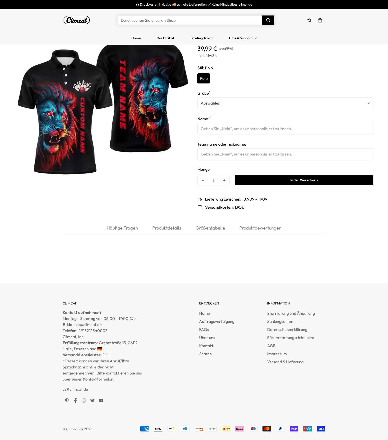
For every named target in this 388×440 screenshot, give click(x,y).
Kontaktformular (98, 379)
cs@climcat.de (75, 389)
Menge (203, 169)
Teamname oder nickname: (221, 144)
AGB (271, 345)
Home (136, 38)
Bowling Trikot (201, 38)
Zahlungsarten (280, 321)
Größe (203, 93)
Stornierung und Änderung (291, 313)
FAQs (204, 329)
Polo (204, 78)
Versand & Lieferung (285, 361)
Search (205, 353)
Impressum (277, 353)
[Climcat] (77, 20)
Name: (204, 118)
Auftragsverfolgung (216, 321)
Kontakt (206, 345)
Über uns (207, 337)
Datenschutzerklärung (287, 329)
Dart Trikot (165, 38)
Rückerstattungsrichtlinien (290, 337)
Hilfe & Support (241, 38)
